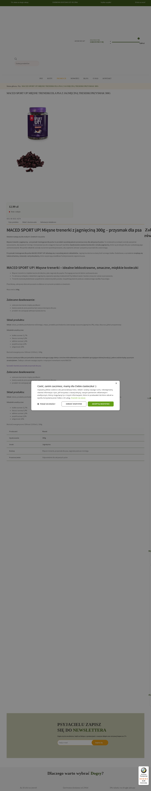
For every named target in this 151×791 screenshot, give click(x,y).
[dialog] (75, 395)
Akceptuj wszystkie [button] (100, 404)
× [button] (116, 383)
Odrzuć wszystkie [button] (74, 404)
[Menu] (147, 767)
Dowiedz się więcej (78, 398)
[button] (46, 404)
